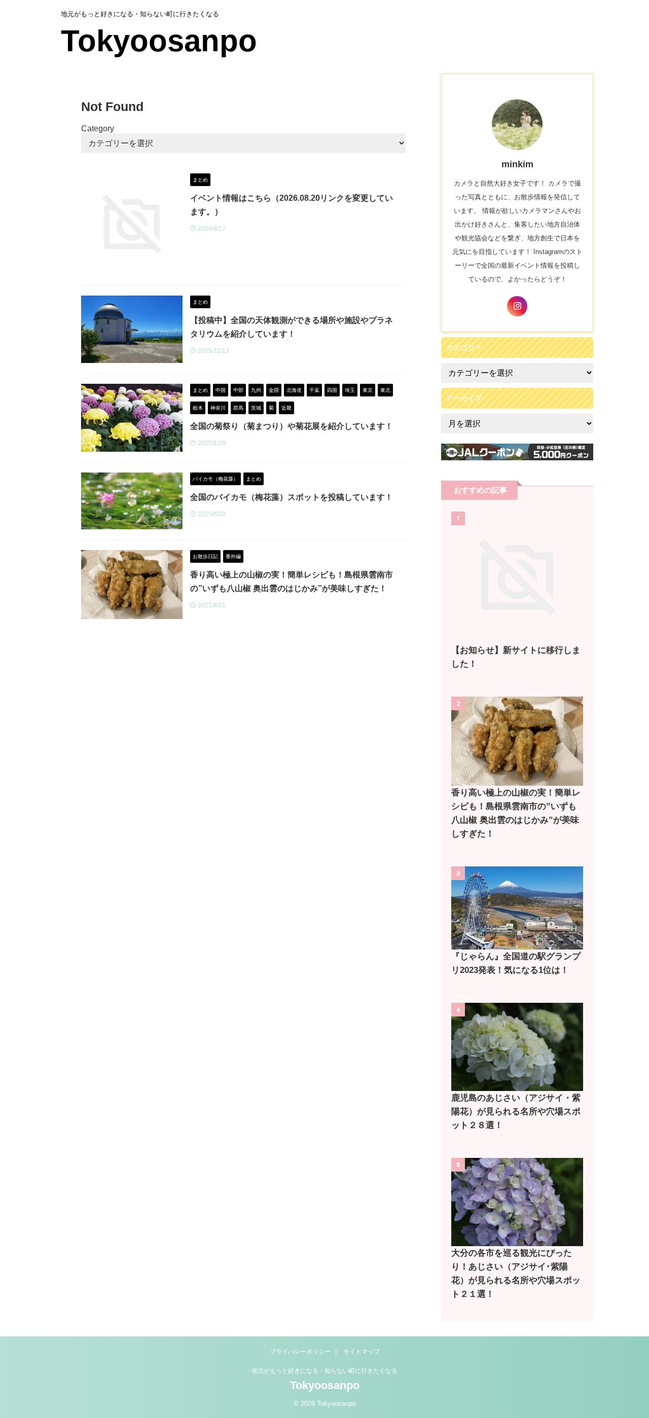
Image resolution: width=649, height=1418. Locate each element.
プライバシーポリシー (300, 1351)
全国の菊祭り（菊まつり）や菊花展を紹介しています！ (291, 426)
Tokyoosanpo (159, 41)
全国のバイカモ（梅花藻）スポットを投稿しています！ (291, 497)
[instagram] (517, 306)
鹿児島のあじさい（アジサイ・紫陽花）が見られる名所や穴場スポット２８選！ (516, 1111)
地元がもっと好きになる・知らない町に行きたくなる (324, 1370)
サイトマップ (361, 1351)
